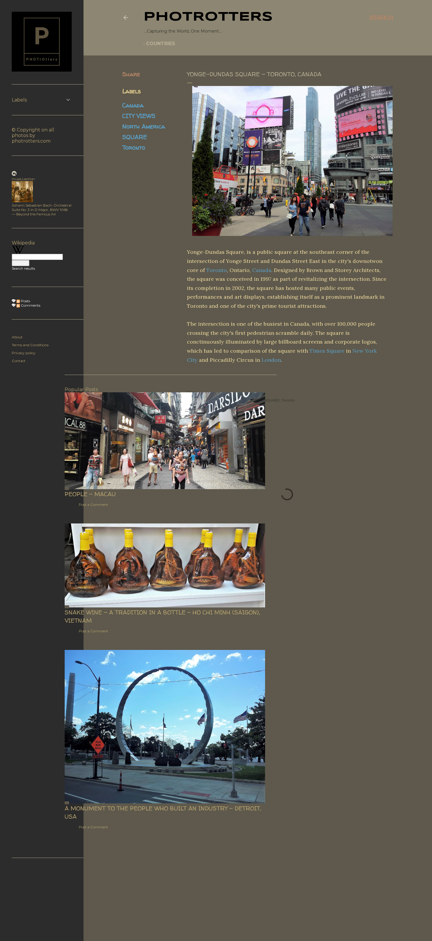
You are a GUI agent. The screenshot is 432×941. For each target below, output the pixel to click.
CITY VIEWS (138, 116)
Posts (25, 301)
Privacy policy (24, 353)
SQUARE (134, 137)
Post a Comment (93, 504)
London (271, 360)
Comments (30, 305)
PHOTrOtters (208, 17)
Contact (19, 361)
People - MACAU (90, 494)
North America (143, 126)
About (17, 337)
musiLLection (23, 179)
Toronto (133, 147)
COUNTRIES (160, 43)
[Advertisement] (41, 899)
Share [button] (131, 74)
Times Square (326, 350)
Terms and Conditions (30, 345)
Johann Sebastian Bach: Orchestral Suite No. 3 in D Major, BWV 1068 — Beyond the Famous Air (41, 209)
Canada (133, 105)
